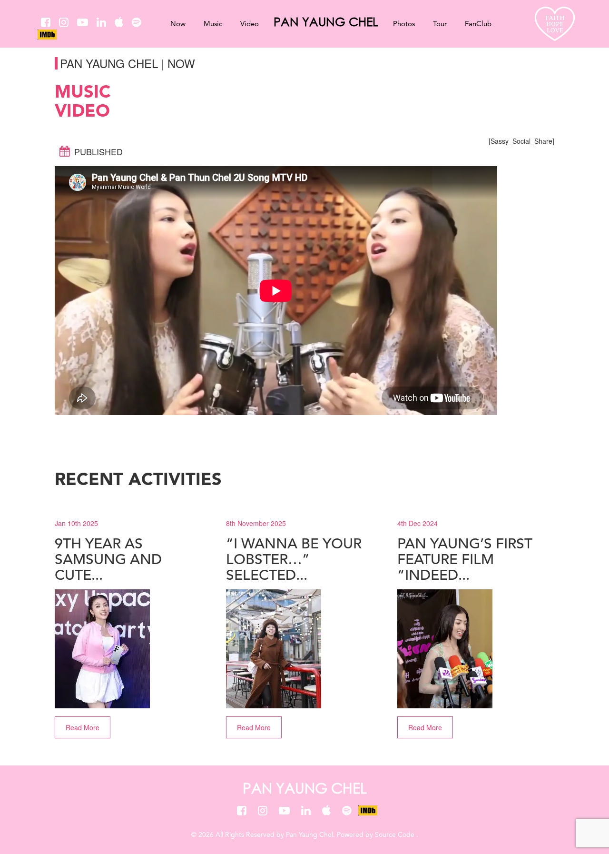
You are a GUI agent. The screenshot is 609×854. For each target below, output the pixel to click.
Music (213, 24)
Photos (404, 24)
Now (178, 24)
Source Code (395, 835)
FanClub (478, 24)
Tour (440, 24)
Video (249, 24)
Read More (82, 727)
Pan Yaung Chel (326, 21)
